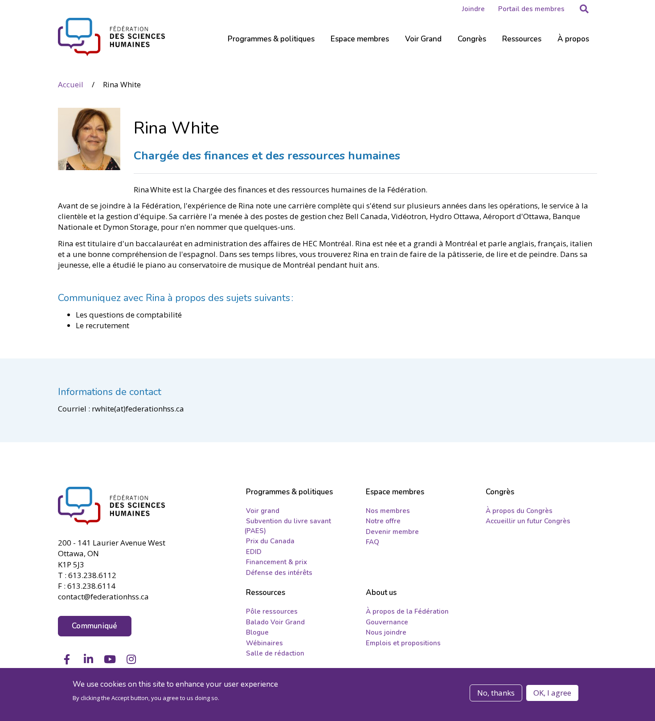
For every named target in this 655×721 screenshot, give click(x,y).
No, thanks (496, 693)
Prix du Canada (270, 541)
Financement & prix (276, 562)
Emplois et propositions (403, 643)
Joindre (473, 8)
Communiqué (95, 626)
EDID (254, 551)
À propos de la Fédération (407, 611)
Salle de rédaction (275, 653)
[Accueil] (118, 506)
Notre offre (383, 521)
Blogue (257, 632)
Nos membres (388, 510)
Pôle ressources (272, 611)
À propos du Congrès (519, 510)
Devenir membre (392, 531)
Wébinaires (264, 643)
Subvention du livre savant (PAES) (287, 526)
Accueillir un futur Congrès (528, 521)
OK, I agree (552, 693)
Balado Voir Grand (275, 622)
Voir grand (262, 510)
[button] (584, 9)
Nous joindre (386, 632)
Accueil (70, 84)
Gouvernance (387, 622)
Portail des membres (531, 8)
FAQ (372, 542)
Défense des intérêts (279, 572)
